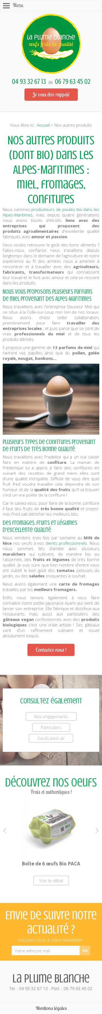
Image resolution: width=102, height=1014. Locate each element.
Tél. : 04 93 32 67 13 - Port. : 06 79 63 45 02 (51, 981)
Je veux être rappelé (51, 94)
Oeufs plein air (51, 738)
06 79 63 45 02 (72, 81)
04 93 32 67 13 (29, 81)
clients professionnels (66, 543)
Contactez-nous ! (51, 650)
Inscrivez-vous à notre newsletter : (51, 940)
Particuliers (51, 727)
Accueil (43, 125)
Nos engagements (51, 716)
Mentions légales (51, 1008)
